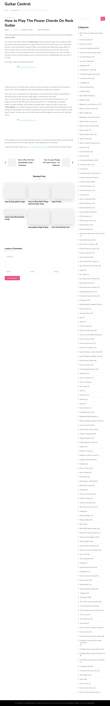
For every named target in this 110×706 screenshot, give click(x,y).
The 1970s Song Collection (89, 602)
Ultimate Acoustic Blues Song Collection (90, 641)
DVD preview (84, 216)
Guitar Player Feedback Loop (90, 356)
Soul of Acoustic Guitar (88, 576)
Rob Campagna (85, 516)
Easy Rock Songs (86, 240)
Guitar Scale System (87, 361)
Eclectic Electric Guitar (88, 249)
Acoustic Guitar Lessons (88, 53)
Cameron (83, 147)
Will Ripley (84, 675)
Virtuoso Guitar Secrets (88, 671)
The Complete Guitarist (88, 606)
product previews (86, 503)
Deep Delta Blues (86, 208)
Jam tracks (83, 386)
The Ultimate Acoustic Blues (90, 610)
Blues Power (84, 139)
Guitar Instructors (86, 343)
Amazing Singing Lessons (89, 74)
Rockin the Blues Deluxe (88, 533)
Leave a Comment (43, 30)
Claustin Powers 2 (86, 190)
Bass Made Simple (86, 96)
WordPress (90, 703)
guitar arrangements (87, 330)
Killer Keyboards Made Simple (90, 421)
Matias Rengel (85, 438)
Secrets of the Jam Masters (89, 550)
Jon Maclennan (85, 412)
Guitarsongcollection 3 (88, 369)
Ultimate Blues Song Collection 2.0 (92, 653)
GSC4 (82, 322)
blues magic (84, 130)
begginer (83, 100)
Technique (83, 597)
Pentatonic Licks (85, 485)
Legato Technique (86, 434)
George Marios (85, 313)
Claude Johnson (85, 182)
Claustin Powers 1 (86, 186)
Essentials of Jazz (86, 283)
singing (82, 563)
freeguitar (83, 300)
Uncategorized (85, 666)
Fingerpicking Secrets (87, 292)
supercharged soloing (87, 589)
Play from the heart (87, 494)
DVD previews (85, 225)
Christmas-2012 (85, 165)
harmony (83, 373)
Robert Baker (84, 520)
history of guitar (85, 378)
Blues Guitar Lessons (87, 126)
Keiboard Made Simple (88, 416)
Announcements (85, 87)
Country (83, 195)
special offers (84, 584)
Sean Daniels (84, 541)
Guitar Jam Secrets (86, 348)
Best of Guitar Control (88, 109)
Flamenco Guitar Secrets (88, 296)
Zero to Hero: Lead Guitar (89, 692)
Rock (81, 524)
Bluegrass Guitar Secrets (89, 117)
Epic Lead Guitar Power (88, 261)
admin (7, 30)
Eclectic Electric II (86, 253)
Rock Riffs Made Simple (88, 528)
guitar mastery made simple (90, 352)
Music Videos (84, 472)
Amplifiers (83, 83)
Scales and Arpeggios (87, 537)
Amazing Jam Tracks (87, 70)
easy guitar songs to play (38, 227)
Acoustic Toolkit (85, 61)
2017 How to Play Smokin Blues (91, 33)
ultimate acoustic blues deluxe (91, 636)
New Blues (84, 477)
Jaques (82, 399)
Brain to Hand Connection (89, 143)
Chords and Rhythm (87, 160)
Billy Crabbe (84, 113)
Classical (83, 169)
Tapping (83, 593)
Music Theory (84, 468)
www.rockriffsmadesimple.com (37, 147)
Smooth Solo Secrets (87, 567)
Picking (82, 490)
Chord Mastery (85, 152)
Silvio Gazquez (85, 559)
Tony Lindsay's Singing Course (90, 627)
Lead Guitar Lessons (87, 429)
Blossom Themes (73, 703)
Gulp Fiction (56, 202)
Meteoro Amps (85, 451)
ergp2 (82, 270)
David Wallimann (86, 203)
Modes (82, 464)
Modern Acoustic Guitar (88, 455)
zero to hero (84, 683)
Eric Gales (83, 274)
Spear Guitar (84, 580)
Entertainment (10, 17)
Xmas (82, 679)
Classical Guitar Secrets (88, 177)
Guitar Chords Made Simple (90, 335)
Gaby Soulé (84, 309)
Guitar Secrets (85, 365)
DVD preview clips (86, 221)
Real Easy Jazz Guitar (87, 507)
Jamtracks (83, 395)
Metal (82, 447)
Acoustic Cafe (84, 44)
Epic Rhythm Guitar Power (89, 266)
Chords (82, 156)
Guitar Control (18, 4)
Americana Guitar (86, 78)
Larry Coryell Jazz (86, 425)
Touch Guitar (84, 632)
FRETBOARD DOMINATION (90, 305)
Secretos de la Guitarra (88, 546)
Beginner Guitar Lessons (88, 104)
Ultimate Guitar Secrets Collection (92, 660)
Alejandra (83, 66)
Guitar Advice (84, 326)
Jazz (81, 404)
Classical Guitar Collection (89, 173)
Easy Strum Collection (88, 244)
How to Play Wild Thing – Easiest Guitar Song (38, 203)
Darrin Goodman (85, 199)
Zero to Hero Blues (87, 688)
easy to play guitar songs (15, 202)
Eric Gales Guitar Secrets (88, 279)
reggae (82, 511)
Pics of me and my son (60, 227)
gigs (81, 317)
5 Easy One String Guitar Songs (14, 218)
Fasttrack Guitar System (88, 287)
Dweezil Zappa (85, 229)
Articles (82, 91)
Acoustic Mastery (86, 57)
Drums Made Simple (87, 212)
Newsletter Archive (87, 481)
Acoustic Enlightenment (88, 48)
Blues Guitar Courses (87, 121)
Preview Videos (85, 498)
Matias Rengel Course (87, 442)
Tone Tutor (84, 615)
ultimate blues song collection (90, 649)
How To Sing (84, 382)
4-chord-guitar (85, 40)
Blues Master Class (86, 134)
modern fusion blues (87, 460)
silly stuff (83, 554)
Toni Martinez (85, 619)
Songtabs (83, 572)
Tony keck (83, 623)
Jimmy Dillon (84, 408)
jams (81, 391)
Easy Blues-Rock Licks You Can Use (92, 233)
